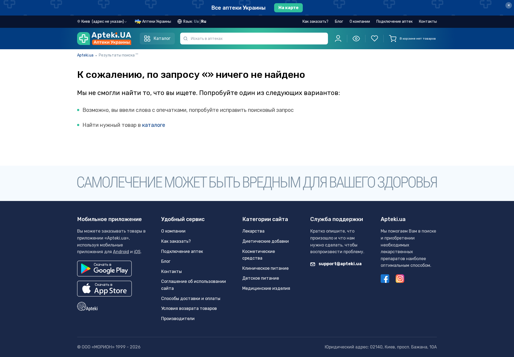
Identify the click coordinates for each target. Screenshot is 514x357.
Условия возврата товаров (189, 308)
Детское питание (260, 278)
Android (121, 251)
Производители (178, 318)
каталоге (153, 125)
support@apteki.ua (340, 263)
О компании (360, 21)
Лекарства (253, 231)
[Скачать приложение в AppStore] (104, 289)
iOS (137, 251)
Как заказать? (315, 21)
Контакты (428, 21)
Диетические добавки (265, 241)
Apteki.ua (85, 55)
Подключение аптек (394, 21)
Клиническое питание (265, 268)
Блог (339, 21)
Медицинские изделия (266, 288)
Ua (196, 21)
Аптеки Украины (156, 21)
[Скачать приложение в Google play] (104, 268)
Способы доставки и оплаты (190, 298)
